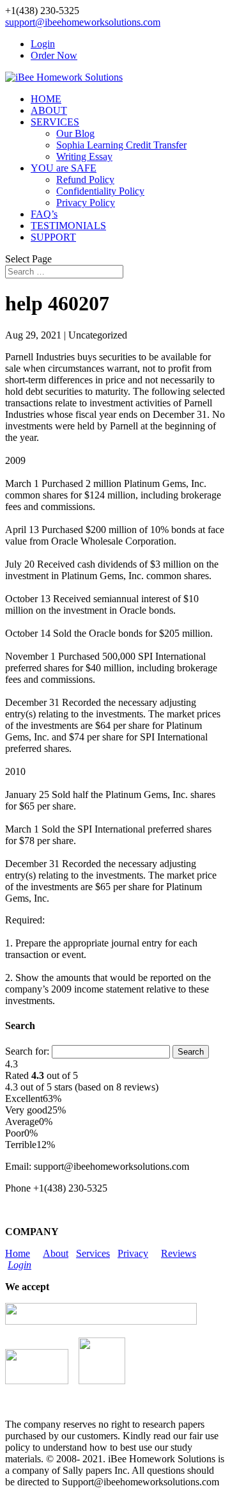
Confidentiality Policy (100, 191)
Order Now (54, 55)
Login (43, 43)
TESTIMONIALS (68, 225)
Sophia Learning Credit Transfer (121, 145)
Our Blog (75, 133)
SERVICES (55, 121)
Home (17, 1253)
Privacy (133, 1253)
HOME (46, 98)
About (55, 1253)
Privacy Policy (85, 202)
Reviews (178, 1253)
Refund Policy (85, 179)
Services (93, 1253)
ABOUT (49, 110)
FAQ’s (44, 214)
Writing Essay (84, 156)
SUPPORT (53, 237)
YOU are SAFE (63, 168)
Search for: (27, 1051)
